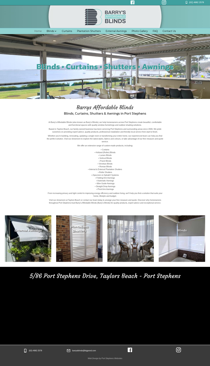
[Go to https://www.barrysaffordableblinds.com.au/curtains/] (130, 238)
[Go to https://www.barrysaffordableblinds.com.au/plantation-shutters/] (79, 238)
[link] (38, 31)
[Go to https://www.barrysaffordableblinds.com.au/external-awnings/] (28, 238)
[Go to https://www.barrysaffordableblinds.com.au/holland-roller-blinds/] (182, 238)
